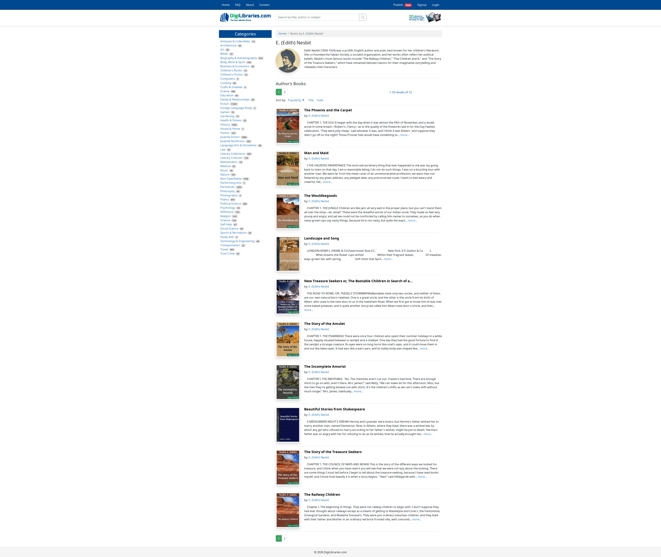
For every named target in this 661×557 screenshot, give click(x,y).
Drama (224, 91)
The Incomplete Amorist (325, 366)
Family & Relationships (235, 99)
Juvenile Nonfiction (232, 141)
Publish (402, 5)
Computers (227, 79)
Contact (264, 5)
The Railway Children (322, 494)
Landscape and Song (321, 238)
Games (224, 112)
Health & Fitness (231, 120)
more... (404, 135)
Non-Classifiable (230, 179)
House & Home (230, 129)
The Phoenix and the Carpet (328, 110)
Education (226, 95)
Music (224, 170)
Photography (229, 195)
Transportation (230, 245)
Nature (224, 174)
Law (222, 149)
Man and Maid (316, 153)
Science (225, 220)
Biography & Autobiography (238, 58)
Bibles (224, 54)
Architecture (228, 45)
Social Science (229, 228)
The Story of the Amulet (324, 323)
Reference (227, 212)
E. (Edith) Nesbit (319, 116)
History (225, 124)
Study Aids (227, 237)
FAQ (237, 5)
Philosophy (227, 191)
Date (320, 100)
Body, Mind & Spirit (232, 62)
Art (222, 49)
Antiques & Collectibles (235, 41)
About (250, 5)
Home (226, 5)
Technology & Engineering (237, 241)
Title (311, 100)
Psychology (227, 208)
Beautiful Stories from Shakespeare (334, 409)
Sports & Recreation (233, 233)
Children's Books (231, 70)
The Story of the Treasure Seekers (333, 451)
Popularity (295, 100)
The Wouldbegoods (320, 195)
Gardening (227, 116)
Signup (422, 5)
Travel (224, 249)
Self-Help (226, 224)
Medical (225, 166)
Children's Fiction (231, 74)
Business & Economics (234, 66)
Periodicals (227, 187)
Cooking (225, 83)
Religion (225, 216)
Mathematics (228, 162)
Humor (225, 133)
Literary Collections (232, 154)
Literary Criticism (231, 158)
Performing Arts (231, 183)
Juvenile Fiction (230, 137)
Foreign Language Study (236, 108)
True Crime (227, 253)
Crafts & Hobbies (231, 87)
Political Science (230, 203)
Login (435, 5)
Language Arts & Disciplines (238, 145)
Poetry (224, 199)
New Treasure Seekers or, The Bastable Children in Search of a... (358, 281)
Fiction (224, 104)
